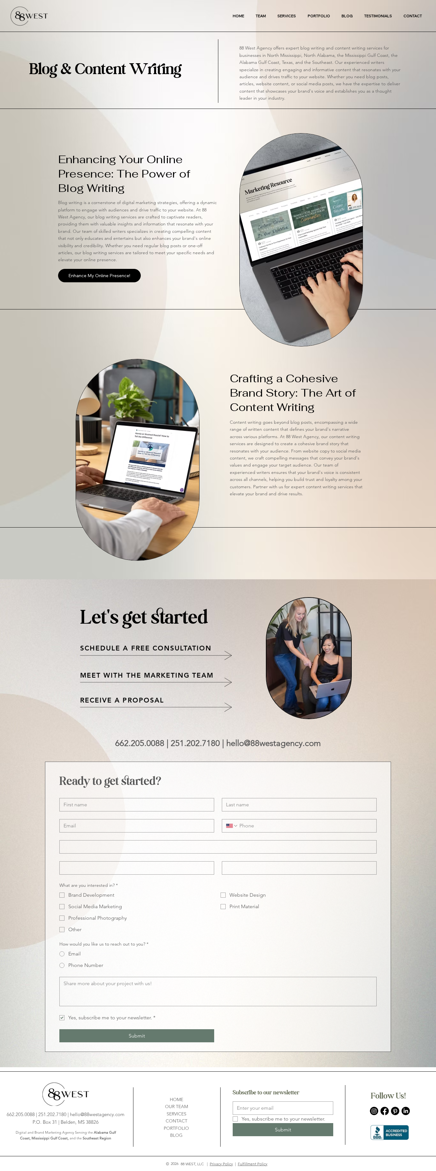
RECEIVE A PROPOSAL (122, 700)
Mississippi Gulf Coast (50, 1138)
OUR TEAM (176, 1106)
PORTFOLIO (176, 1128)
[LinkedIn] (406, 1111)
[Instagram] (374, 1111)
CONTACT (176, 1121)
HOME (176, 1099)
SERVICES (176, 1114)
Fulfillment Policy (252, 1163)
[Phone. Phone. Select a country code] (232, 825)
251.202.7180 (196, 743)
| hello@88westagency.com (271, 743)
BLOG (176, 1135)
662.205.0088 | (143, 743)
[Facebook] (384, 1111)
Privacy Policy (221, 1163)
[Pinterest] (395, 1111)
